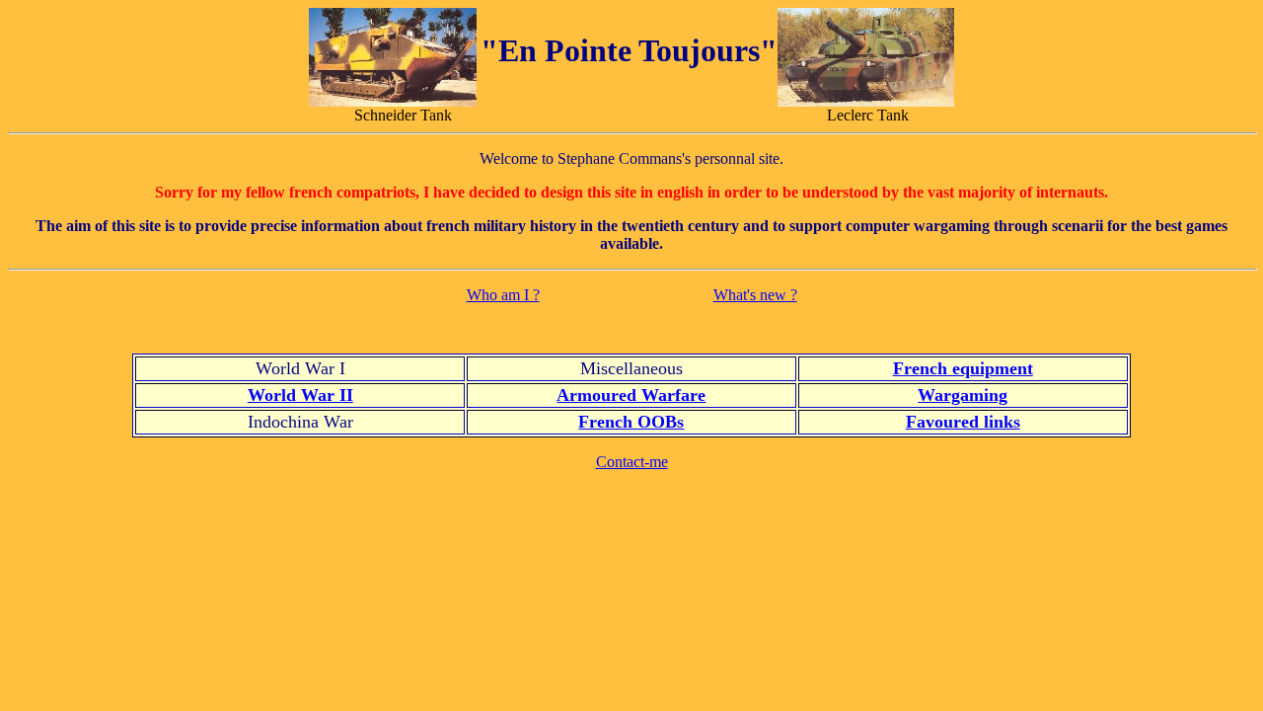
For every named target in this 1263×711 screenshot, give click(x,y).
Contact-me (632, 461)
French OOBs (631, 422)
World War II (300, 395)
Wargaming (962, 395)
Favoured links (963, 422)
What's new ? (755, 294)
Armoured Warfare (631, 395)
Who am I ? (503, 294)
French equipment (963, 368)
